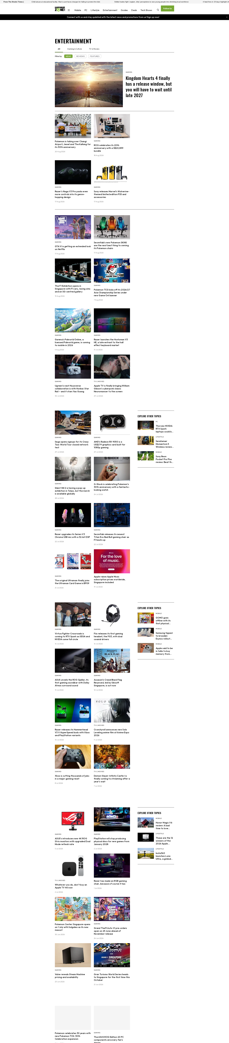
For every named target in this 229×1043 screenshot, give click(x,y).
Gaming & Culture (74, 49)
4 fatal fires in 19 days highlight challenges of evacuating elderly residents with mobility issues (184, 2)
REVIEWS (80, 56)
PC (86, 10)
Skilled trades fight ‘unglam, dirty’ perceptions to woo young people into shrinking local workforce (96, 2)
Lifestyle (95, 10)
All (59, 49)
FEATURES (94, 56)
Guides (124, 10)
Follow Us (167, 8)
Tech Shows (146, 10)
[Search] (158, 10)
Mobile (78, 10)
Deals (134, 10)
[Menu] (69, 10)
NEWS (68, 56)
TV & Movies (94, 49)
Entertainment (110, 10)
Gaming (129, 72)
